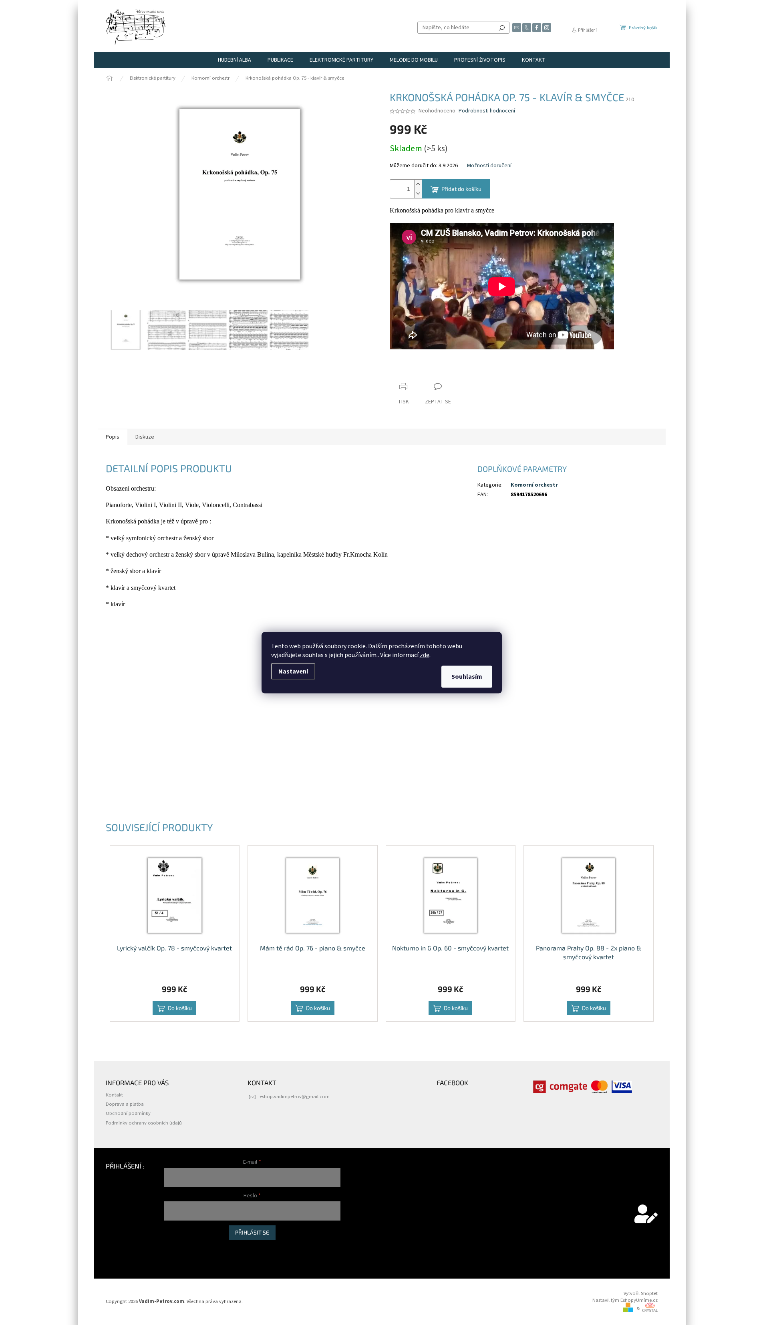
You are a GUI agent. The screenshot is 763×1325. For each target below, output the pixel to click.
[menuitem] (234, 60)
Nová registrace (181, 1248)
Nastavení (293, 671)
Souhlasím (466, 676)
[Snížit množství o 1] (418, 193)
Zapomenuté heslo (184, 1256)
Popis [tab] (112, 437)
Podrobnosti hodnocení (487, 111)
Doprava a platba (125, 1104)
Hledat (502, 27)
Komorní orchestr (534, 485)
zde (424, 654)
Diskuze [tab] (144, 437)
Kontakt (114, 1094)
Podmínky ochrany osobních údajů (144, 1123)
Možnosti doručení (489, 166)
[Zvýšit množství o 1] (418, 184)
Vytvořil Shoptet (641, 1293)
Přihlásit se (252, 1232)
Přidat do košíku (461, 188)
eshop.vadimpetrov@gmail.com (295, 1096)
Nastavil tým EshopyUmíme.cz (625, 1300)
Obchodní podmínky (128, 1113)
